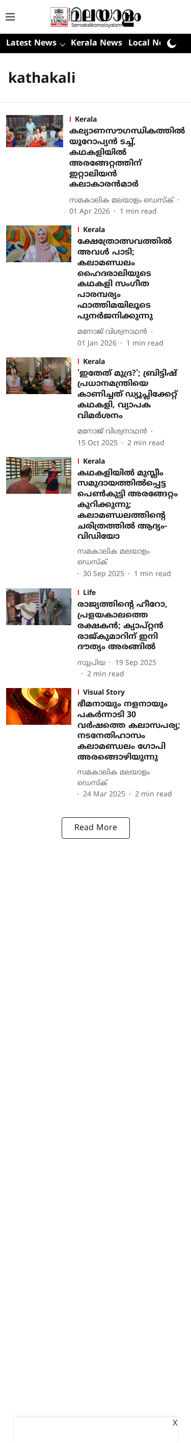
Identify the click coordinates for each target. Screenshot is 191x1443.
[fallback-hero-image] (37, 166)
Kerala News (96, 43)
